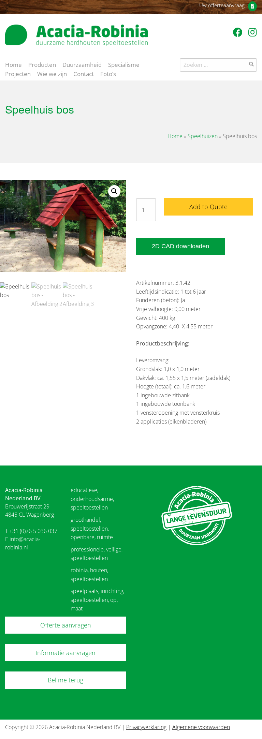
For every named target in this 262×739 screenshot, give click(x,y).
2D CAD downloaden (180, 246)
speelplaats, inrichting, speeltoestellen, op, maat (97, 599)
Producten (42, 64)
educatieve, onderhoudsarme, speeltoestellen (92, 498)
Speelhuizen (203, 136)
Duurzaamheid (82, 64)
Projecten (18, 73)
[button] (114, 191)
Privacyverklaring (146, 727)
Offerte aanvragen (65, 625)
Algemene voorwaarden (201, 727)
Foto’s (108, 73)
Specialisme (124, 64)
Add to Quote (208, 207)
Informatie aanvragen (65, 653)
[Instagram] (252, 32)
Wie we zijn (52, 73)
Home (13, 64)
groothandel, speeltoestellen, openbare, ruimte (92, 528)
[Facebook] (239, 32)
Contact (83, 73)
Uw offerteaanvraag (222, 5)
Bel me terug (65, 680)
